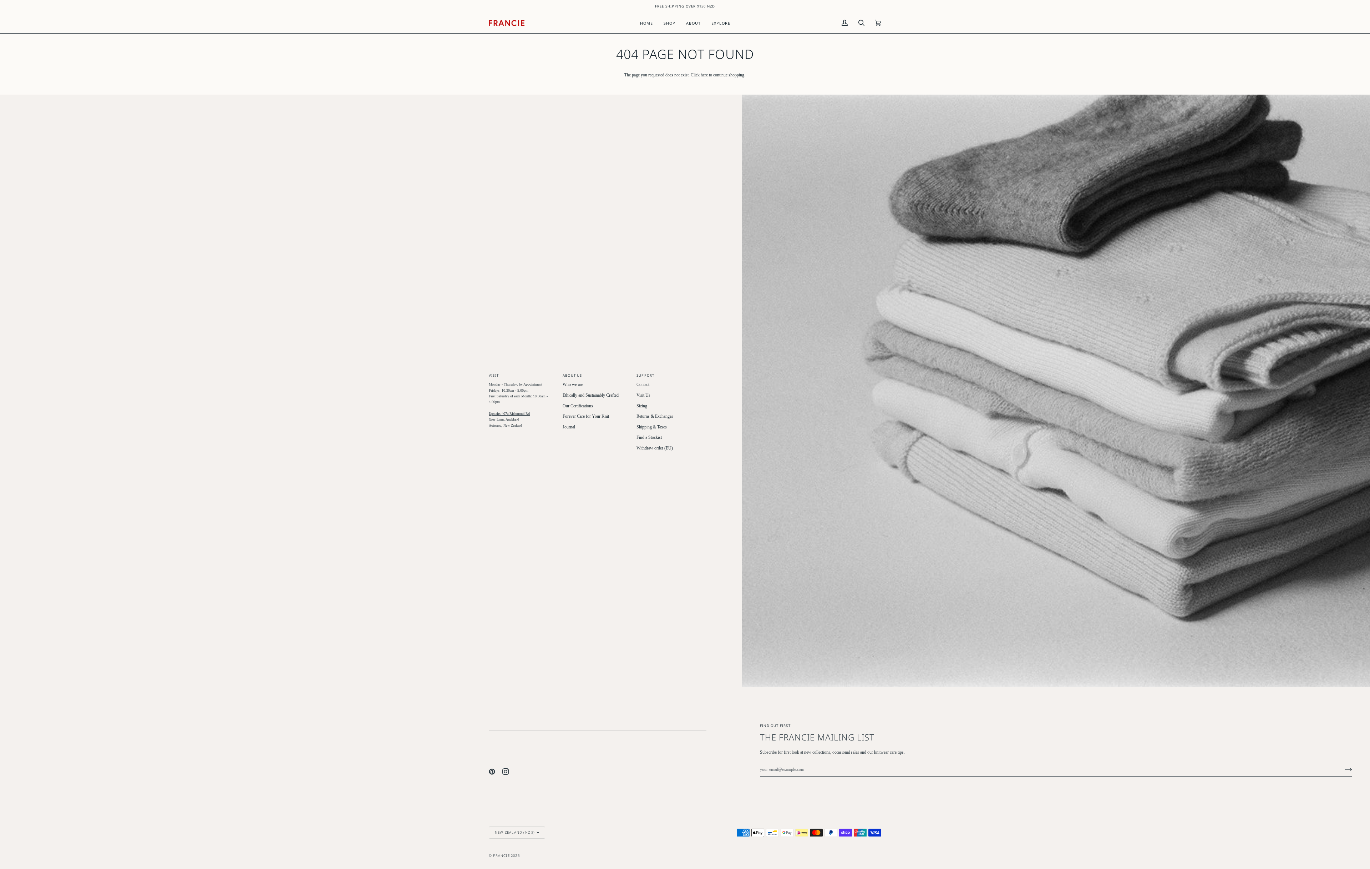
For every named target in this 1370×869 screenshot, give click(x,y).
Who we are (573, 384)
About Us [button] (572, 375)
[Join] (1342, 769)
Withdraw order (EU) (654, 448)
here (704, 75)
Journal (569, 427)
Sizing (641, 406)
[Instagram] (505, 771)
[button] (669, 23)
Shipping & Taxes (651, 427)
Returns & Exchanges (654, 416)
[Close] (1341, 797)
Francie (501, 855)
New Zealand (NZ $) (515, 832)
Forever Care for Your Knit (586, 416)
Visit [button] (494, 375)
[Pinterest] (492, 771)
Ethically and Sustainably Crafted (591, 395)
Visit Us (643, 395)
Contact (642, 384)
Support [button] (645, 375)
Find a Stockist (649, 437)
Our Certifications (578, 406)
